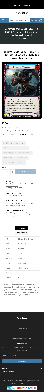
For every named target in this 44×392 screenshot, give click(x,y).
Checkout (18, 6)
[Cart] (41, 20)
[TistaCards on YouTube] (26, 2)
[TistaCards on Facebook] (18, 2)
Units (4, 167)
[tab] (21, 228)
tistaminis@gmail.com (22, 339)
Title (3, 139)
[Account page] (36, 20)
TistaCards (22, 13)
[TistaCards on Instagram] (22, 2)
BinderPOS (29, 383)
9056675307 (22, 328)
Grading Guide (27, 134)
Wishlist (27, 6)
